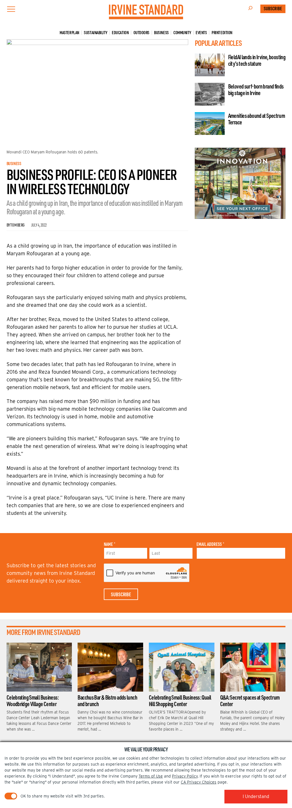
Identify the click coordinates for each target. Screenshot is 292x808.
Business (161, 32)
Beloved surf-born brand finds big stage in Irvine (256, 89)
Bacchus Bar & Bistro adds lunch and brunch (107, 700)
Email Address (210, 544)
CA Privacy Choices (198, 782)
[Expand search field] (250, 9)
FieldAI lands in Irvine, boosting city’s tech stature (256, 60)
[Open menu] (11, 9)
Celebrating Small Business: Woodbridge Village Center (33, 700)
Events (201, 32)
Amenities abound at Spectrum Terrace (256, 118)
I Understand (256, 796)
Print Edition (222, 32)
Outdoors (141, 32)
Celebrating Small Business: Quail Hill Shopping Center (180, 700)
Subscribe (273, 8)
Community (182, 32)
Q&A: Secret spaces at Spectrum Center (250, 700)
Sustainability (95, 32)
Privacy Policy (185, 776)
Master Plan (69, 32)
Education (120, 32)
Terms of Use (151, 776)
